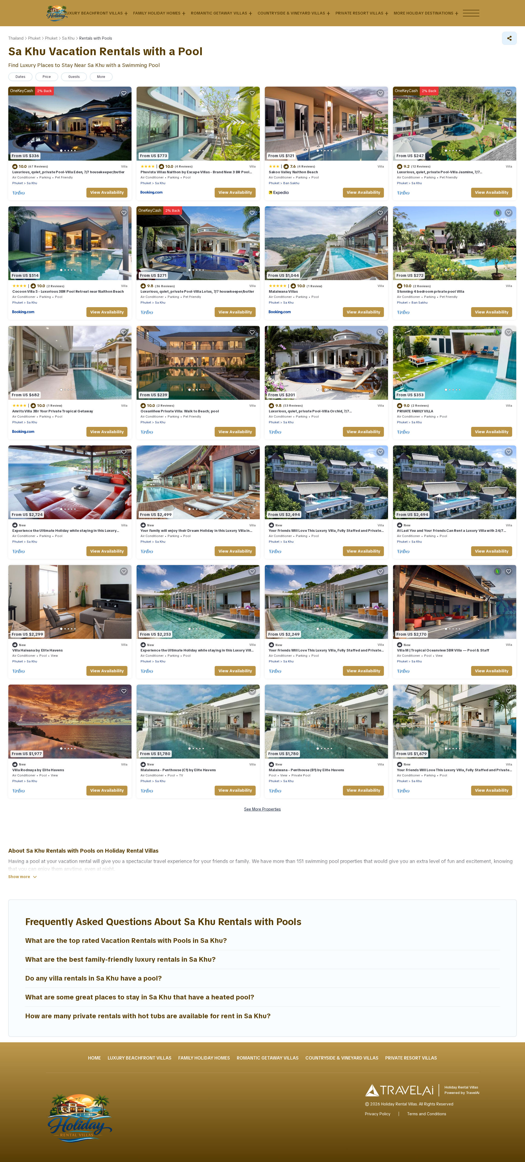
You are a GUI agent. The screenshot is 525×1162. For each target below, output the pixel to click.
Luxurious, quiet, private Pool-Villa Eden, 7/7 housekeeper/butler (68, 172)
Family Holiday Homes (156, 13)
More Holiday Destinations (423, 13)
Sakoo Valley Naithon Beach (293, 172)
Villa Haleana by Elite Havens (37, 650)
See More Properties (262, 809)
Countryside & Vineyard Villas (291, 13)
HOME (94, 1058)
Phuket (17, 183)
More (101, 77)
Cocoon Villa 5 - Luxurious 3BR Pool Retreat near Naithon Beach (68, 291)
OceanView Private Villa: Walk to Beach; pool (180, 411)
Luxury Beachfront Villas (94, 13)
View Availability (107, 192)
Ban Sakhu (291, 183)
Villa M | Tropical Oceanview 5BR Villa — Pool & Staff (443, 650)
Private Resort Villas (359, 13)
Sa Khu (32, 183)
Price (47, 77)
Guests (74, 77)
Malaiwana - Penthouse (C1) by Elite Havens (178, 770)
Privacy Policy (377, 1114)
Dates (20, 77)
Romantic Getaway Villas (219, 13)
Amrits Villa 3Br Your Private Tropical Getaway (52, 411)
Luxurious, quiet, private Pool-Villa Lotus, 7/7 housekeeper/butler (197, 291)
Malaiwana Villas (283, 291)
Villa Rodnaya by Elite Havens (38, 770)
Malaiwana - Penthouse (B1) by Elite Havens (306, 770)
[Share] (509, 38)
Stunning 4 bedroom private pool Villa (430, 291)
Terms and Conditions (426, 1114)
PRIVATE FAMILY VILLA (415, 411)
